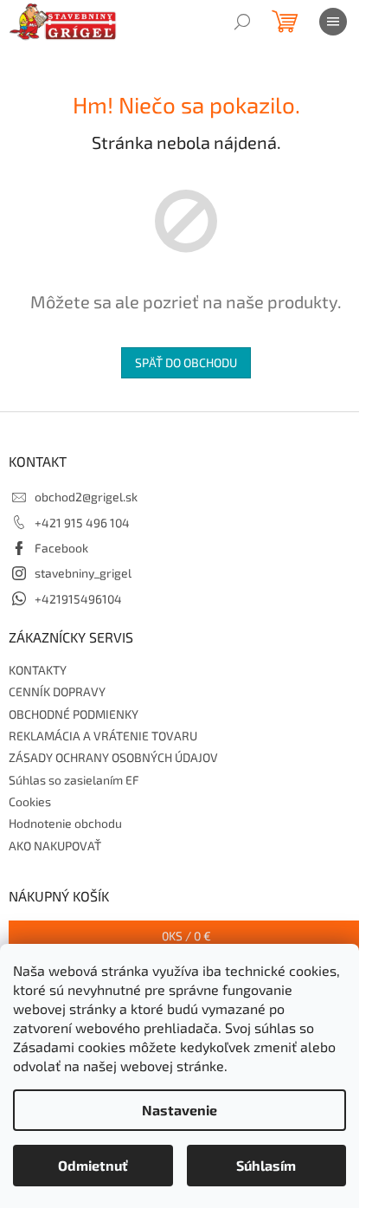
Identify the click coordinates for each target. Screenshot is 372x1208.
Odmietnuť (93, 1165)
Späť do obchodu (186, 362)
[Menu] (333, 21)
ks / (186, 935)
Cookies (30, 801)
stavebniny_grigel (83, 572)
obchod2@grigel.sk (86, 496)
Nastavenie (179, 1109)
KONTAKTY (38, 669)
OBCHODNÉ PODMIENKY (73, 714)
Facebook (61, 547)
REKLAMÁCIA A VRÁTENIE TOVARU (103, 735)
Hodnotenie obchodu (65, 823)
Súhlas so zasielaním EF (74, 779)
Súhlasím (266, 1165)
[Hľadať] (242, 21)
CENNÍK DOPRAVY (57, 691)
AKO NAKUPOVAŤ (55, 845)
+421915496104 (78, 598)
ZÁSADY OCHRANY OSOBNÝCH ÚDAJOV (113, 757)
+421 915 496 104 (82, 522)
